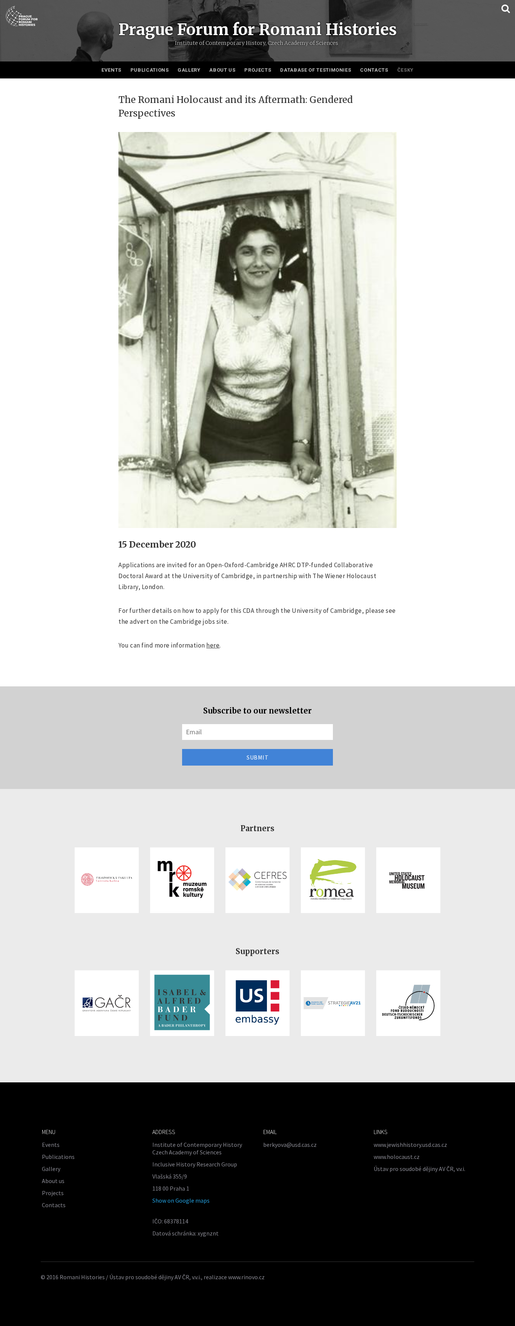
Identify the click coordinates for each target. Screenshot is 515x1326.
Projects (257, 70)
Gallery (189, 70)
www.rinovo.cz (246, 1277)
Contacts (374, 70)
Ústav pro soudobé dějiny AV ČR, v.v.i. (419, 1169)
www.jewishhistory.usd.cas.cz (410, 1144)
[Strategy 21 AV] (333, 1003)
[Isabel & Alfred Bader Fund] (182, 1003)
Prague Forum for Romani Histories (257, 29)
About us (222, 70)
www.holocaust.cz (397, 1156)
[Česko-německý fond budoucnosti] (408, 1003)
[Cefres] (257, 880)
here (212, 645)
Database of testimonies (315, 70)
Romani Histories (82, 1277)
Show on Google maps (181, 1200)
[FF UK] (107, 880)
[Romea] (333, 880)
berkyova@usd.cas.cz (290, 1144)
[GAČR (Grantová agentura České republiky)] (107, 1003)
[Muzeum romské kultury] (182, 880)
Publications (149, 70)
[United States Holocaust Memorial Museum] (408, 880)
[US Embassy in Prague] (257, 1003)
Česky (405, 70)
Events (111, 70)
